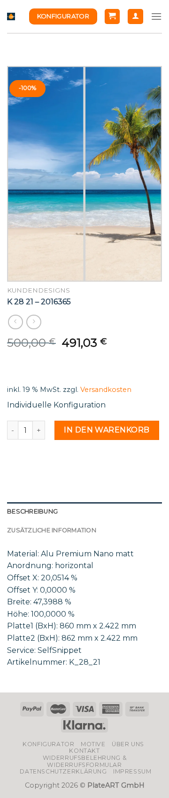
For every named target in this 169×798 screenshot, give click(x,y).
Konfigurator (48, 744)
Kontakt (84, 750)
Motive (93, 744)
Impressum (132, 771)
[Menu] (156, 16)
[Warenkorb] (112, 16)
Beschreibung (32, 511)
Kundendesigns (38, 290)
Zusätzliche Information (51, 530)
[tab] (84, 511)
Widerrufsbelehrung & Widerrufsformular (84, 761)
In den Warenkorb (107, 429)
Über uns (128, 744)
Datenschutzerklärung (63, 771)
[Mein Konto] (135, 16)
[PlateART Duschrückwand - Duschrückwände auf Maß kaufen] (11, 17)
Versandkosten (105, 389)
